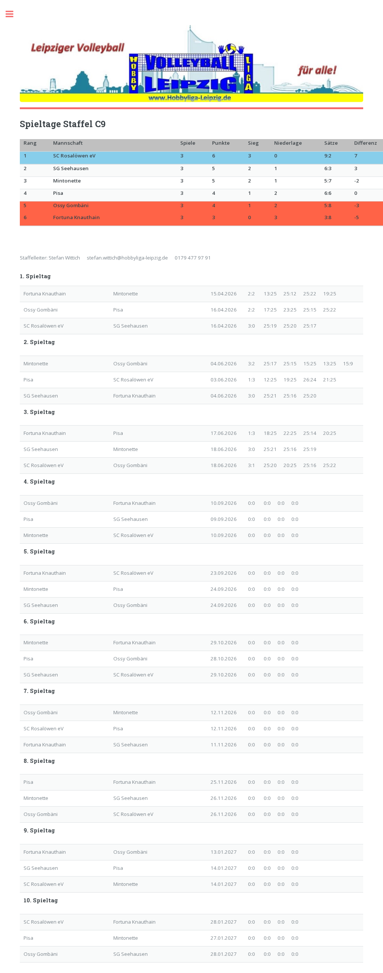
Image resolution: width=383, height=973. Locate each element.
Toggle (13, 14)
